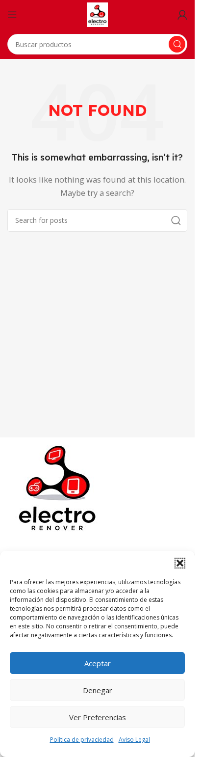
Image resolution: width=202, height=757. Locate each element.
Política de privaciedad (82, 739)
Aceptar (97, 663)
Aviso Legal (134, 739)
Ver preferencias (97, 717)
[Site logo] (97, 14)
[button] (180, 563)
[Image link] (59, 488)
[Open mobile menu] (12, 15)
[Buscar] (177, 44)
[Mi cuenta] (182, 15)
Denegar (97, 690)
